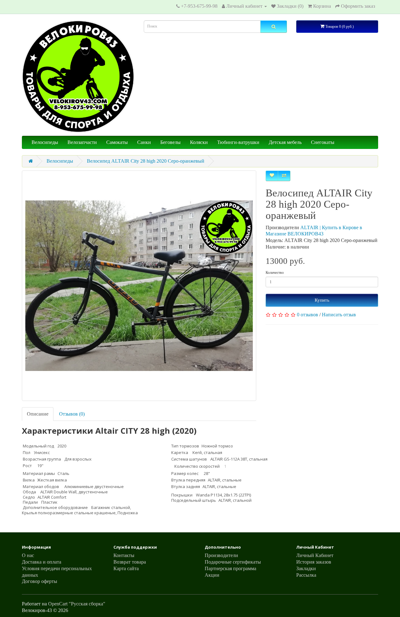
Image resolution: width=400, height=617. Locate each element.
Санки (144, 142)
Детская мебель (285, 142)
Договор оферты (39, 581)
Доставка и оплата (41, 562)
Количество (275, 272)
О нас (28, 555)
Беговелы (170, 142)
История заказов (313, 562)
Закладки (306, 568)
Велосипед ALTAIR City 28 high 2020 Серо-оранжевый (145, 161)
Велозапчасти (82, 142)
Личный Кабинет (314, 555)
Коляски (199, 142)
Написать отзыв (339, 314)
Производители (221, 555)
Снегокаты (322, 142)
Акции (212, 575)
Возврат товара (129, 562)
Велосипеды (45, 142)
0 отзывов (307, 314)
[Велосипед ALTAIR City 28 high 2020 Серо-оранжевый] (139, 285)
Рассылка (306, 575)
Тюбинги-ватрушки (238, 142)
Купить (322, 300)
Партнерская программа (230, 568)
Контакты (123, 555)
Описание (37, 414)
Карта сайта (126, 568)
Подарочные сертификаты (233, 562)
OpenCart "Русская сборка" (76, 603)
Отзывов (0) (72, 414)
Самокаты (117, 142)
